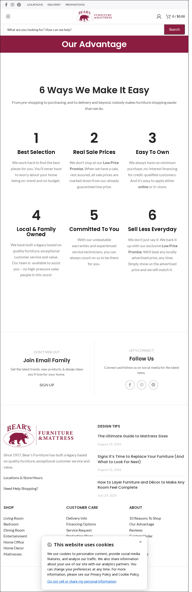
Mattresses (13, 554)
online (143, 186)
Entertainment (15, 536)
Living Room (13, 518)
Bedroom (11, 524)
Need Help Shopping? (21, 488)
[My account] (159, 16)
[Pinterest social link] (18, 4)
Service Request (79, 530)
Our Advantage (141, 524)
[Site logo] (94, 16)
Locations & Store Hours (23, 477)
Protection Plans (79, 536)
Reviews (136, 530)
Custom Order (141, 536)
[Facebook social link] (6, 4)
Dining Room (14, 530)
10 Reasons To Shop (145, 518)
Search (174, 29)
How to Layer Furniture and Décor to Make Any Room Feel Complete (141, 484)
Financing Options (81, 524)
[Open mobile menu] (8, 16)
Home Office (14, 542)
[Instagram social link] (12, 4)
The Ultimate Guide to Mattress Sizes (133, 436)
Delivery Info (76, 518)
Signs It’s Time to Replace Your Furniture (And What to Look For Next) (141, 459)
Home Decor (14, 548)
